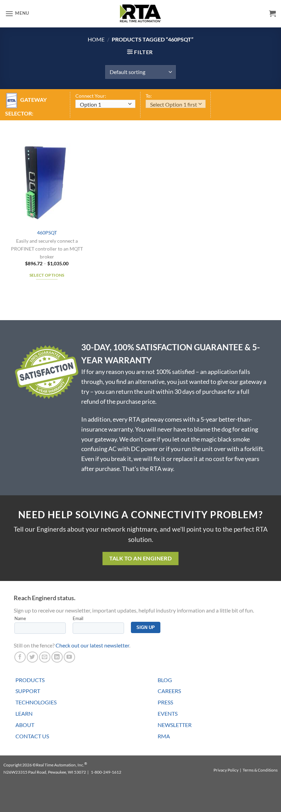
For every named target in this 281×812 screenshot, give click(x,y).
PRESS (165, 702)
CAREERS (169, 691)
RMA (164, 736)
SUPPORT (27, 691)
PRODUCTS (30, 680)
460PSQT (47, 232)
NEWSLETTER (175, 725)
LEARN (24, 713)
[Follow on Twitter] (32, 657)
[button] (17, 13)
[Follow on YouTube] (69, 657)
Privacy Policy (226, 770)
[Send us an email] (44, 657)
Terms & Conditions (260, 770)
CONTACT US (32, 736)
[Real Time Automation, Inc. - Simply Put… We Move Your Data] (140, 13)
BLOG (165, 680)
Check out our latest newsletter (92, 645)
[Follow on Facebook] (20, 657)
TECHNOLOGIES (36, 702)
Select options (46, 275)
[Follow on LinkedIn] (57, 657)
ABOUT (24, 725)
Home (96, 39)
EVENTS (168, 713)
